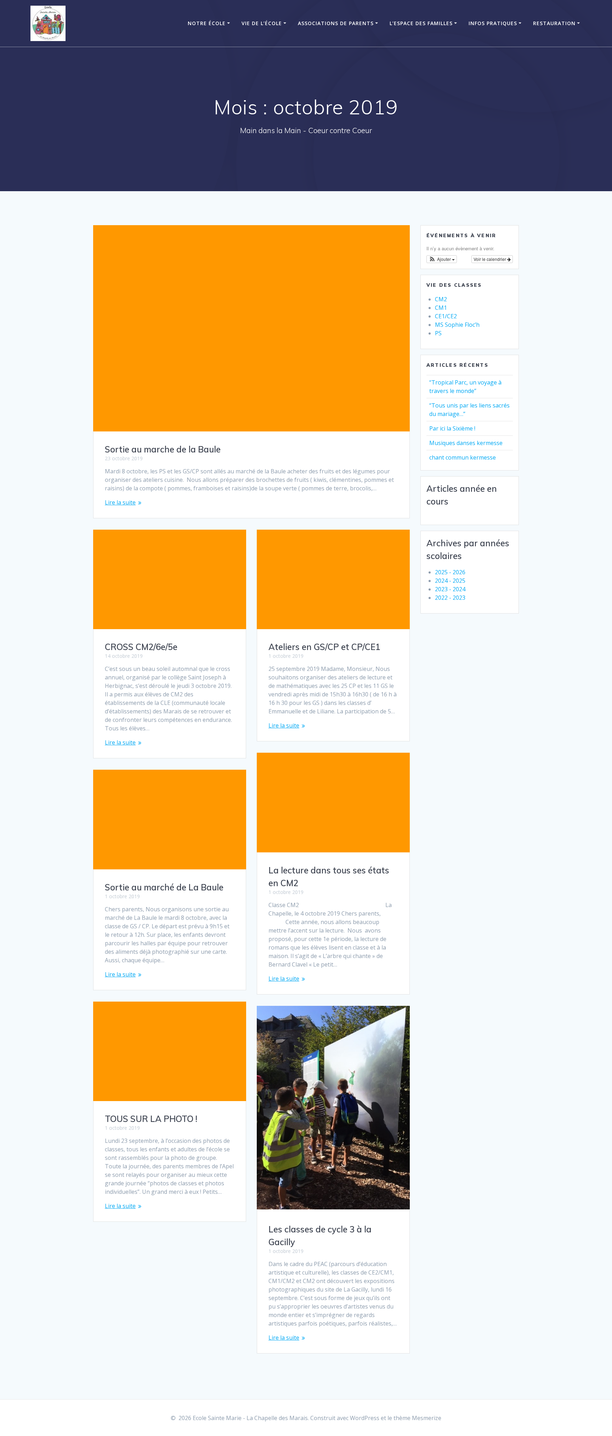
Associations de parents (336, 23)
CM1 (441, 308)
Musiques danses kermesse (466, 443)
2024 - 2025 (450, 581)
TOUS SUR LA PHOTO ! (151, 1118)
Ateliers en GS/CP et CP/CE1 (324, 647)
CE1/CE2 (446, 316)
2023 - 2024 (450, 589)
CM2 (441, 299)
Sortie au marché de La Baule (164, 887)
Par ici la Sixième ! (452, 428)
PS (438, 333)
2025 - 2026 (450, 572)
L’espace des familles (421, 23)
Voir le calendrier (490, 259)
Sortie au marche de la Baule (163, 449)
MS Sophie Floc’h (457, 325)
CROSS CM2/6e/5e (141, 647)
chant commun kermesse (462, 457)
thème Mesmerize (417, 1418)
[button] (442, 259)
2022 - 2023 (450, 598)
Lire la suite (120, 502)
